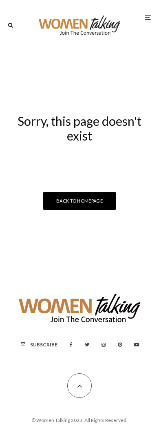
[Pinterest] (120, 344)
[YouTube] (136, 344)
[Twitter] (87, 344)
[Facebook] (71, 344)
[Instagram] (103, 344)
